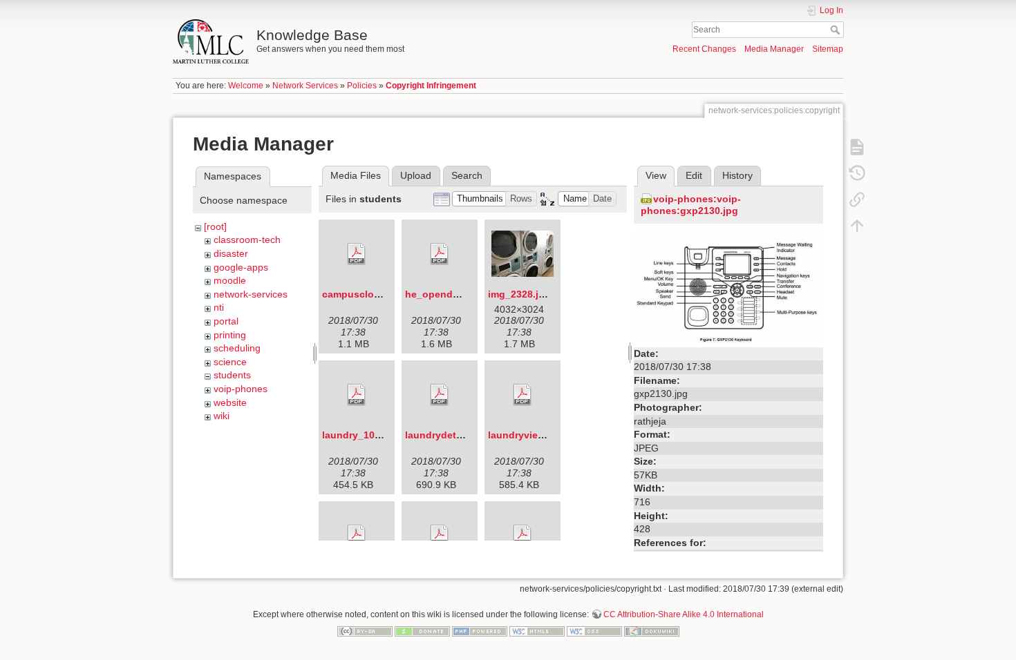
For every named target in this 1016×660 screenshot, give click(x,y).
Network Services (305, 85)
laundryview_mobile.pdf (544, 434)
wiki (221, 415)
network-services (251, 294)
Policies (362, 85)
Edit (694, 175)
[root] (215, 226)
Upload (415, 175)
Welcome (245, 85)
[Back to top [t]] (857, 225)
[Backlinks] (857, 199)
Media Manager (774, 49)
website (230, 402)
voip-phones (240, 388)
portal (226, 321)
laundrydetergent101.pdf (463, 434)
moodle (230, 280)
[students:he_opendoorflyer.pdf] (439, 254)
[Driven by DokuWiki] (651, 630)
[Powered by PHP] (479, 630)
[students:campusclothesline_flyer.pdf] (356, 254)
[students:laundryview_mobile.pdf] (522, 395)
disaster (231, 253)
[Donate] (422, 630)
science (230, 361)
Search (836, 30)
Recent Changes (704, 49)
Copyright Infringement (431, 85)
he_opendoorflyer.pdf (456, 294)
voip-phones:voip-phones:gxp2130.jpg (691, 204)
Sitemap (827, 49)
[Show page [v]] (857, 146)
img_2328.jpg (519, 294)
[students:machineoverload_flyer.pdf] (356, 536)
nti (219, 307)
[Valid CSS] (594, 630)
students (232, 374)
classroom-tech (247, 239)
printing (230, 334)
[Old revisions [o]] (857, 172)
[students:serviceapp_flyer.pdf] (439, 536)
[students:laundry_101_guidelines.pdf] (356, 395)
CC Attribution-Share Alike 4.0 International (683, 614)
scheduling (237, 347)
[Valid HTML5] (537, 630)
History (737, 175)
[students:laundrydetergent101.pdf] (439, 395)
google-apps (241, 267)
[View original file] (728, 286)
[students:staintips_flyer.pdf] (522, 536)
